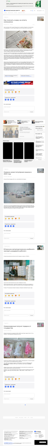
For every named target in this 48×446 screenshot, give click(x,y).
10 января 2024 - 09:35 (6, 24)
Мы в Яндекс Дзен (42, 442)
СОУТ (28, 417)
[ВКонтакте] (5, 99)
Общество (6, 17)
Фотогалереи (21, 417)
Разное (32, 417)
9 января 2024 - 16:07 (6, 253)
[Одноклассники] (8, 99)
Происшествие (6, 246)
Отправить (31, 238)
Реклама (15, 12)
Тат (34, 10)
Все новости (40, 159)
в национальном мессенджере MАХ (26, 76)
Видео (25, 417)
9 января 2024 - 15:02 (6, 330)
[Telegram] (11, 99)
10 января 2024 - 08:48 (6, 176)
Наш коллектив (10, 12)
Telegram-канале (7, 76)
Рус (31, 10)
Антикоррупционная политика (8, 442)
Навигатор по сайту (21, 12)
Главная (5, 12)
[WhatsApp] (13, 99)
